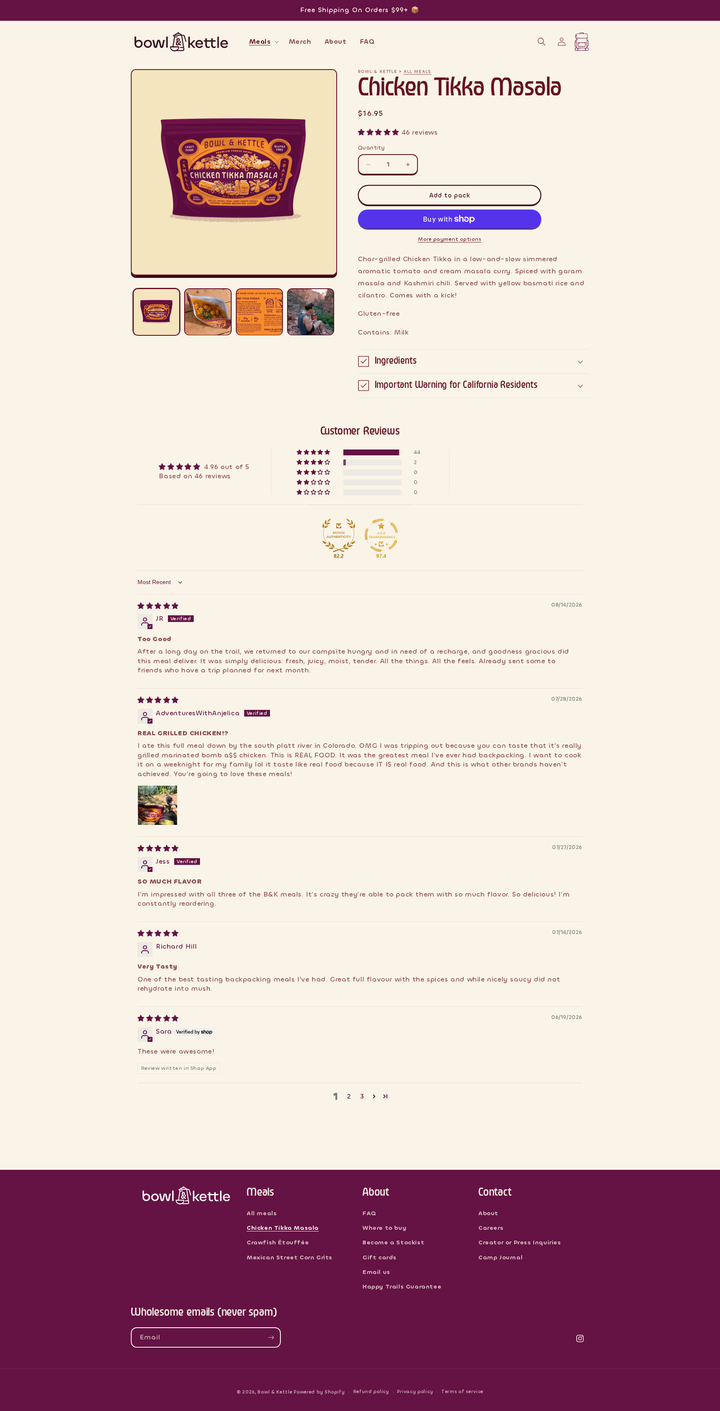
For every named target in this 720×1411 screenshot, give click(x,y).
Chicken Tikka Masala (283, 1228)
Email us (376, 1272)
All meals (262, 1213)
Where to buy (384, 1228)
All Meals (418, 71)
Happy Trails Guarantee (401, 1287)
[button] (262, 42)
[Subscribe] (271, 1337)
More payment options (449, 239)
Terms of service (462, 1392)
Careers (490, 1228)
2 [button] (349, 1096)
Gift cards (379, 1257)
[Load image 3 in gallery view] (259, 311)
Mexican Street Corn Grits (289, 1257)
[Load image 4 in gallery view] (310, 311)
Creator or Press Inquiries (519, 1242)
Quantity (371, 147)
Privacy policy (415, 1392)
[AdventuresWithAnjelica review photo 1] (158, 805)
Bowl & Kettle (275, 1392)
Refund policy (371, 1392)
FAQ (369, 1213)
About (488, 1213)
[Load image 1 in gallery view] (156, 311)
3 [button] (362, 1096)
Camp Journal (500, 1257)
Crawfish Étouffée (278, 1242)
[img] (158, 606)
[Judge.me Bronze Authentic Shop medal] (338, 535)
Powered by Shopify (319, 1392)
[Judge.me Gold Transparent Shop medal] (381, 535)
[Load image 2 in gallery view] (207, 311)
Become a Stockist (393, 1242)
